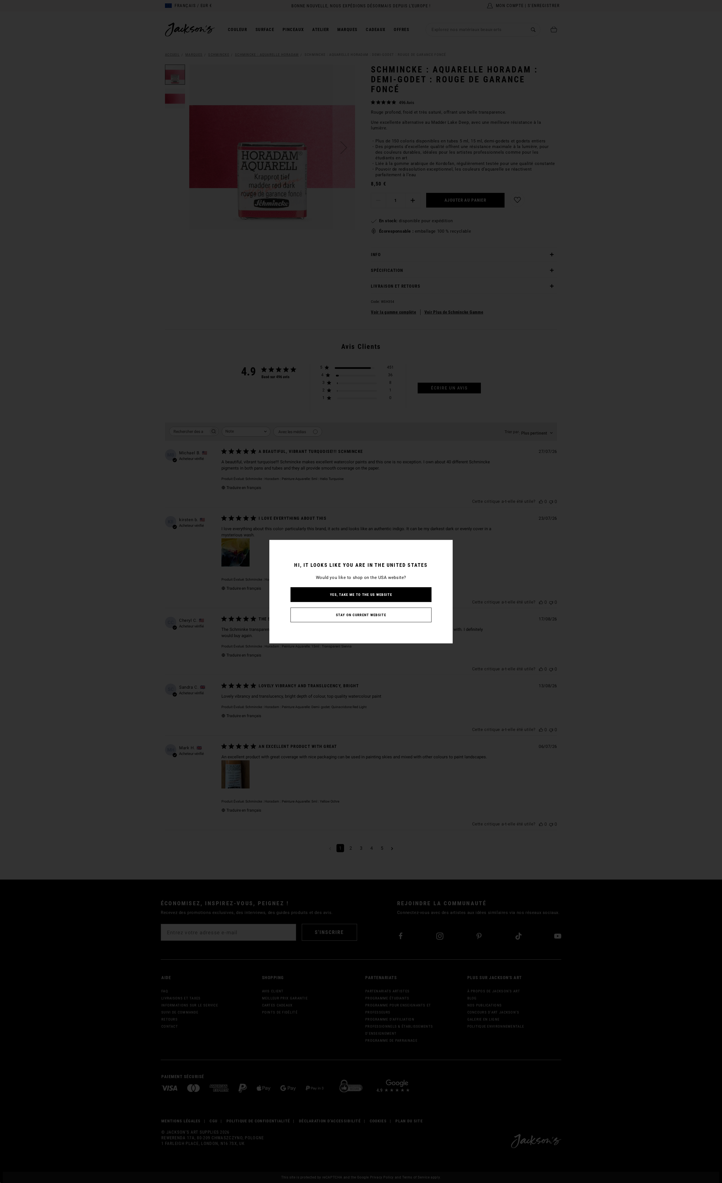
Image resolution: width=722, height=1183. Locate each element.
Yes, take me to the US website (361, 594)
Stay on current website (361, 615)
